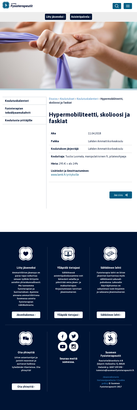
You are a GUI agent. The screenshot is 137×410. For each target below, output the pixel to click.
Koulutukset (67, 98)
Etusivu (53, 98)
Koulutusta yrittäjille (18, 120)
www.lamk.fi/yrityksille (65, 174)
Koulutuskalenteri (17, 100)
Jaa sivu (119, 194)
